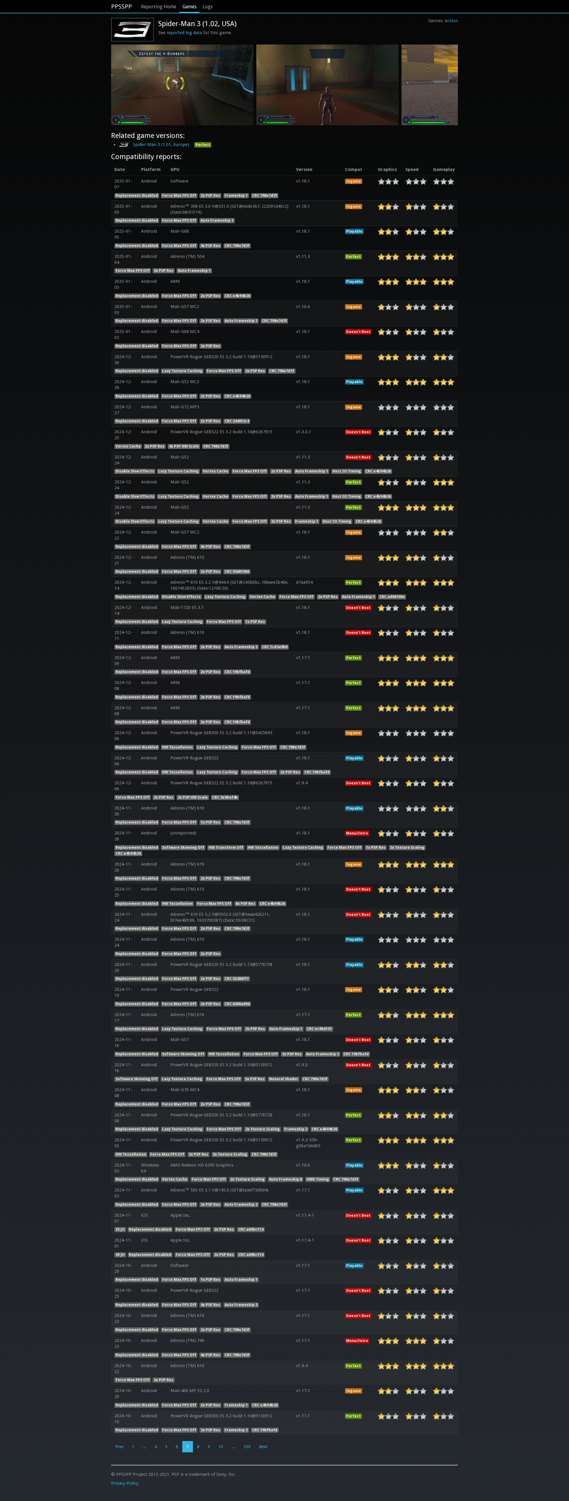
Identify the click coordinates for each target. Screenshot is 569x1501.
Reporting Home (158, 6)
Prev (119, 1446)
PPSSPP (121, 6)
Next (263, 1446)
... (144, 1446)
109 (246, 1446)
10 (220, 1446)
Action (451, 20)
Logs (207, 6)
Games (189, 6)
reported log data (184, 32)
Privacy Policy (124, 1483)
